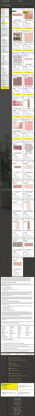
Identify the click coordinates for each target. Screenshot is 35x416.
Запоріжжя (4, 335)
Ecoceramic (4, 45)
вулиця (3, 58)
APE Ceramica (4, 41)
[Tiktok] (21, 411)
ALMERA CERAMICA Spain (4, 40)
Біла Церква (4, 328)
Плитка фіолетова (6, 354)
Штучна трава (4, 25)
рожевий (3, 13)
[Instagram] (19, 411)
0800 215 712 (20, 0)
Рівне (19, 335)
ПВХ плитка (4, 22)
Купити (17, 28)
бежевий (4, 70)
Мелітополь (20, 328)
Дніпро (3, 331)
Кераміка (4, 49)
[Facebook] (14, 411)
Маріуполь (20, 326)
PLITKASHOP (18, 398)
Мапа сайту (15, 401)
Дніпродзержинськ (5, 332)
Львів (11, 336)
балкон (3, 55)
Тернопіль (27, 326)
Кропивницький (12, 333)
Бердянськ (4, 326)
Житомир (3, 333)
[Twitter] (15, 411)
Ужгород (27, 328)
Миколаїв (19, 329)
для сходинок (4, 60)
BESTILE (3, 42)
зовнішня (4, 61)
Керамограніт (4, 50)
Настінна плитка (29, 354)
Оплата (13, 407)
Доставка (17, 407)
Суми (19, 336)
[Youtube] (17, 411)
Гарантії (21, 407)
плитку (5, 278)
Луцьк (11, 334)
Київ (10, 329)
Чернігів (27, 335)
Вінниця (3, 329)
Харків (27, 329)
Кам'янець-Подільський (12, 327)
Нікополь (19, 331)
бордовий (4, 74)
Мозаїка (3, 21)
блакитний (4, 73)
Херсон (27, 331)
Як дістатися (17, 405)
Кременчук (12, 330)
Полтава (19, 333)
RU (26, 1)
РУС (20, 402)
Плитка (3, 11)
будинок (4, 56)
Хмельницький (28, 332)
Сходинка (3, 24)
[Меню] (1, 1)
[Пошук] (33, 1)
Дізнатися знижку (17, 26)
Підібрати (5, 87)
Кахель (3, 48)
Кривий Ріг (12, 332)
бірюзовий (4, 72)
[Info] (14, 1)
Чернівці (27, 333)
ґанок (3, 59)
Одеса (19, 332)
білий (3, 71)
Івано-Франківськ (5, 336)
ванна (3, 57)
